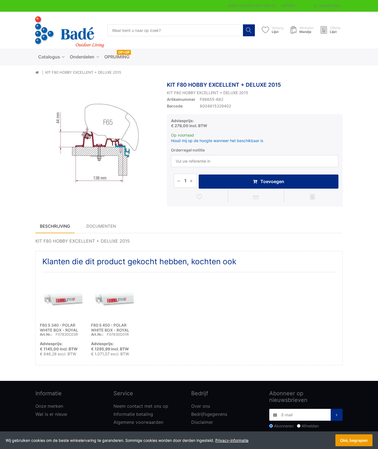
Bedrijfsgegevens (209, 414)
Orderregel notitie (188, 150)
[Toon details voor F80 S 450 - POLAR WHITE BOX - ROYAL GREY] (112, 297)
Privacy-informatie (231, 440)
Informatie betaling (133, 414)
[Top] (37, 72)
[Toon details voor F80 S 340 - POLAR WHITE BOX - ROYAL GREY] (61, 297)
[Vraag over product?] (256, 196)
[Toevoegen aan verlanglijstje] (200, 196)
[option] (97, 143)
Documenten (101, 226)
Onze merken (49, 406)
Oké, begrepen (354, 440)
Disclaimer (202, 422)
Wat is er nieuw (51, 414)
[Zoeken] (249, 30)
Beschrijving (55, 226)
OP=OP (124, 52)
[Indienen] (337, 415)
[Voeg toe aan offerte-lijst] (312, 196)
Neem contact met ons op (252, 6)
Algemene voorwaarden (138, 422)
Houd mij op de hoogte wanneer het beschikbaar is (217, 140)
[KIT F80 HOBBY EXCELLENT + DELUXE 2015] (97, 143)
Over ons (200, 406)
